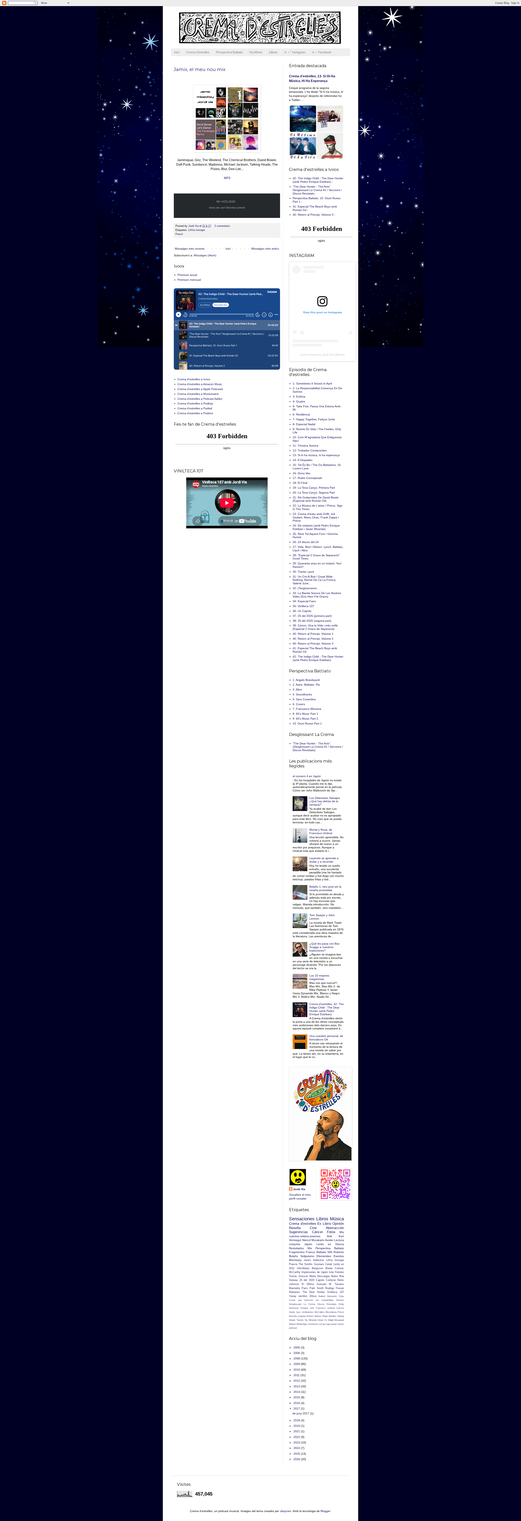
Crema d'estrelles (197, 52)
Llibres (273, 52)
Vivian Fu (322, 1320)
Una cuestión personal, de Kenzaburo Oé (326, 1037)
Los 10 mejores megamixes (319, 977)
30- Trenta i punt (303, 571)
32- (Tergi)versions (305, 588)
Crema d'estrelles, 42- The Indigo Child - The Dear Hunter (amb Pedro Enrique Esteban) (326, 1009)
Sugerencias (298, 1232)
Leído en (323, 1244)
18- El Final (300, 482)
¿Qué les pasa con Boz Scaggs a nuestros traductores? (324, 947)
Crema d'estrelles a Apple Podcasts (200, 389)
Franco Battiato (316, 1252)
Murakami (317, 1240)
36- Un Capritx (302, 611)
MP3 (227, 178)
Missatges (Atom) (205, 255)
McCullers (320, 1312)
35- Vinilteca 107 (303, 606)
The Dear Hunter (313, 1292)
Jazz (298, 1312)
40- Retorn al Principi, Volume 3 (313, 214)
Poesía (293, 1264)
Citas (341, 1296)
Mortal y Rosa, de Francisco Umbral (320, 831)
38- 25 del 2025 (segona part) (312, 620)
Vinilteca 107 (335, 1292)
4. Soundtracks (302, 694)
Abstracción (335, 1228)
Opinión (338, 1224)
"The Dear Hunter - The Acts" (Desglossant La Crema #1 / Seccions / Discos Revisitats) (318, 747)
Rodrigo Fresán (334, 1288)
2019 (297, 1425)
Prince (341, 1312)
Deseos (340, 1300)
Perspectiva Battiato (229, 52)
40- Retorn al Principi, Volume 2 (313, 638)
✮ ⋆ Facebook (321, 52)
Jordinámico (308, 1312)
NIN (329, 1252)
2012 (297, 1380)
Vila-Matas (303, 1268)
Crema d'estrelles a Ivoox (193, 379)
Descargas (323, 1276)
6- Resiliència (301, 414)
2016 (297, 1403)
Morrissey (295, 1260)
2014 (297, 1391)
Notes (334, 1276)
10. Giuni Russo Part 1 (307, 723)
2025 (297, 1453)
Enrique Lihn (307, 1308)
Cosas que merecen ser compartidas (311, 1300)
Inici (177, 52)
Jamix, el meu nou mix (199, 69)
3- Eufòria (299, 396)
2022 (297, 1437)
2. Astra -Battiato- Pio (306, 684)
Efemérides (323, 1256)
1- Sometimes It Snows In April (312, 383)
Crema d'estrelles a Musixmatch (198, 394)
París (305, 1288)
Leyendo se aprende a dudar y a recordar (323, 860)
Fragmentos (297, 1252)
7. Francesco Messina (307, 708)
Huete (292, 1312)
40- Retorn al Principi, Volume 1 (313, 633)
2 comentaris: (223, 226)
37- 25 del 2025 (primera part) (312, 615)
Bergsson (317, 1268)
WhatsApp (302, 1324)
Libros (322, 1218)
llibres (312, 1276)
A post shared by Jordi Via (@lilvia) (322, 354)
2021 (297, 1431)
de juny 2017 (301, 1413)
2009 (297, 1364)
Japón (308, 1244)
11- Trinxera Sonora (305, 445)
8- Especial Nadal (304, 424)
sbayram (285, 1511)
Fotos (331, 1232)
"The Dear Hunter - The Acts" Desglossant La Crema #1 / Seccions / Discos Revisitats (317, 190)
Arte (329, 1236)
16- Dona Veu (301, 473)
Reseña (295, 1228)
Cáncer (317, 1232)
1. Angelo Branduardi (306, 680)
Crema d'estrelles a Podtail (194, 408)
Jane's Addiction (314, 1260)
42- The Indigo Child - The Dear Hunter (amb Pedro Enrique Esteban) (318, 180)
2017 (297, 1408)
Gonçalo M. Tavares (330, 1284)
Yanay (292, 1296)
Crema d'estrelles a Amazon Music (199, 384)
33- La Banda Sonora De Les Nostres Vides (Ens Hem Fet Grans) (317, 594)
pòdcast (293, 1328)
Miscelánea (331, 1312)
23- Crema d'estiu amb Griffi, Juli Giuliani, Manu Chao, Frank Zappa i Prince (316, 517)
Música (337, 1218)
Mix (310, 1248)
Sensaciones (301, 1218)
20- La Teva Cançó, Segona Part (314, 492)
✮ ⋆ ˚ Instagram (294, 52)
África (313, 1296)
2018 (297, 1420)
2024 (297, 1448)
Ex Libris (324, 1224)
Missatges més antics (265, 248)
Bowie (329, 1268)
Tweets (300, 1320)
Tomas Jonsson (298, 1276)
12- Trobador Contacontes (310, 450)
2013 (297, 1386)
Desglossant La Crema (302, 1304)
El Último (308, 1284)
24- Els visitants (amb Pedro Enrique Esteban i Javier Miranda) (316, 527)
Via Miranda (311, 1320)
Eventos (339, 1256)
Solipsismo (307, 1256)
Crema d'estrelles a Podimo (195, 413)
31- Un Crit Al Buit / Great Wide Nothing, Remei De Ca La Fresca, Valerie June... (314, 580)
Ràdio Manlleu (329, 1316)
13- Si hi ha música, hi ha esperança (316, 455)
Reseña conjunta (297, 1316)
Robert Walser (314, 1316)
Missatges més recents (190, 248)
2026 (297, 1459)
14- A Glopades (302, 460)
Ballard (322, 1296)
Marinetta (294, 1288)
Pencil (179, 234)
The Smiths (306, 1264)
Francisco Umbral (325, 1308)
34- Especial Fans (304, 601)
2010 (297, 1369)
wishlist (303, 1296)
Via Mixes (255, 52)
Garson (340, 1308)
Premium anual (187, 274)
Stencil (306, 1240)
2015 (297, 1397)
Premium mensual (189, 279)
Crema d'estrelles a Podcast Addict (199, 398)
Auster (329, 1240)
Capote (320, 1280)
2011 (296, 1375)
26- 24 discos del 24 (306, 542)
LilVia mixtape (196, 230)
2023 (297, 1442)
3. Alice (297, 689)
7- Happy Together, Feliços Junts (314, 419)
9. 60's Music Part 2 (305, 718)
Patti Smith (317, 1288)
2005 (297, 1347)
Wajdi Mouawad (336, 1320)
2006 (297, 1353)
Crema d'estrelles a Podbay (195, 403)
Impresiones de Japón (314, 1272)
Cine (313, 1228)
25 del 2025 (306, 1280)
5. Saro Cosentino (304, 699)
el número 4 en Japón (307, 776)
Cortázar (331, 1280)
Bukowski (332, 1296)
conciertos (313, 1324)
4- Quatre (299, 401)
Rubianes (294, 1292)
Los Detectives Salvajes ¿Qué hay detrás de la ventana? (324, 801)
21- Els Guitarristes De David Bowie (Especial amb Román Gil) (315, 499)
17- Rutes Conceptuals (307, 478)
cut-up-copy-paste (328, 1324)
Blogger (325, 1511)
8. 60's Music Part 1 (305, 713)
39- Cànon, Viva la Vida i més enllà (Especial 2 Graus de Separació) (315, 627)
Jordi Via (299, 1189)
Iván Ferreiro (336, 1272)
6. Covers (299, 704)
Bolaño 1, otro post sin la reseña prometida (325, 888)
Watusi (292, 1324)
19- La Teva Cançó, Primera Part (314, 487)
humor (341, 1324)
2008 (297, 1358)
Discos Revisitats (326, 1304)
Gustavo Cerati (323, 1264)
